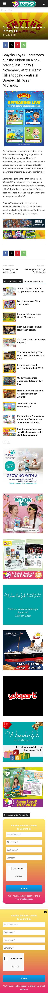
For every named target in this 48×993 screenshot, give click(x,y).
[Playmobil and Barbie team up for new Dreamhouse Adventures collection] (9, 419)
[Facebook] (5, 45)
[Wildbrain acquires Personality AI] (9, 406)
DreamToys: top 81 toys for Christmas (34, 270)
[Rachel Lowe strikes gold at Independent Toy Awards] (9, 393)
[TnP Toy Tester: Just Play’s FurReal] (9, 342)
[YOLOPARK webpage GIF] (23, 715)
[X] (11, 45)
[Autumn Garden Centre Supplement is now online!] (9, 291)
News (10, 10)
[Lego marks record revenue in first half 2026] (9, 368)
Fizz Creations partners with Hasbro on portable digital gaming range (29, 432)
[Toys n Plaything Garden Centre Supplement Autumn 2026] (23, 578)
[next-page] (8, 442)
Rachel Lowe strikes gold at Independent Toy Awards (30, 393)
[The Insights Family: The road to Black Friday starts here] (9, 355)
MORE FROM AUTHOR (33, 281)
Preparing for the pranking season (10, 270)
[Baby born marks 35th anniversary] (9, 304)
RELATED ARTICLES (12, 281)
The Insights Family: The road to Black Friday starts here (31, 355)
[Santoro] (23, 532)
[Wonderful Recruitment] (23, 761)
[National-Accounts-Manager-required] (23, 624)
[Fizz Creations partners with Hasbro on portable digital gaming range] (9, 432)
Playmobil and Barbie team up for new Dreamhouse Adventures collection (31, 419)
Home (3, 10)
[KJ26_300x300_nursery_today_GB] (23, 487)
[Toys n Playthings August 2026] (23, 806)
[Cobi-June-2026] (23, 669)
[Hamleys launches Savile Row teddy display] (9, 330)
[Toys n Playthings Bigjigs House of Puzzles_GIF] (24, 223)
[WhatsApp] (23, 45)
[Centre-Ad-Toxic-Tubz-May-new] (24, 234)
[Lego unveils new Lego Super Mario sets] (9, 317)
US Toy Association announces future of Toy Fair (30, 381)
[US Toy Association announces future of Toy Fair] (9, 381)
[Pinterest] (17, 45)
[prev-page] (4, 442)
